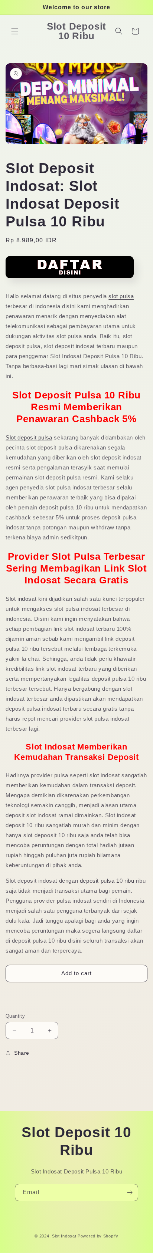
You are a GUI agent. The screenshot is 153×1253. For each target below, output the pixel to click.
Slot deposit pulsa (29, 437)
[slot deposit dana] (70, 280)
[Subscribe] (129, 1192)
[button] (15, 31)
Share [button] (21, 1053)
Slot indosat (21, 599)
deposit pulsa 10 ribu (107, 881)
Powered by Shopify (98, 1236)
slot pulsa (121, 296)
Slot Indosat (64, 1236)
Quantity (15, 1016)
